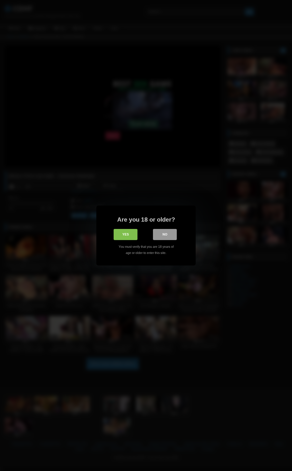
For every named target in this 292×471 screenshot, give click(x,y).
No (164, 234)
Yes (125, 234)
